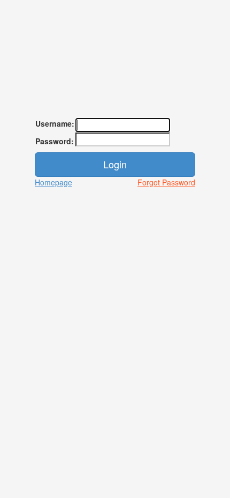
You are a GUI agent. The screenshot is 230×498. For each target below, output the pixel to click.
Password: (54, 141)
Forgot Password (166, 182)
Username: (54, 123)
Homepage (53, 182)
